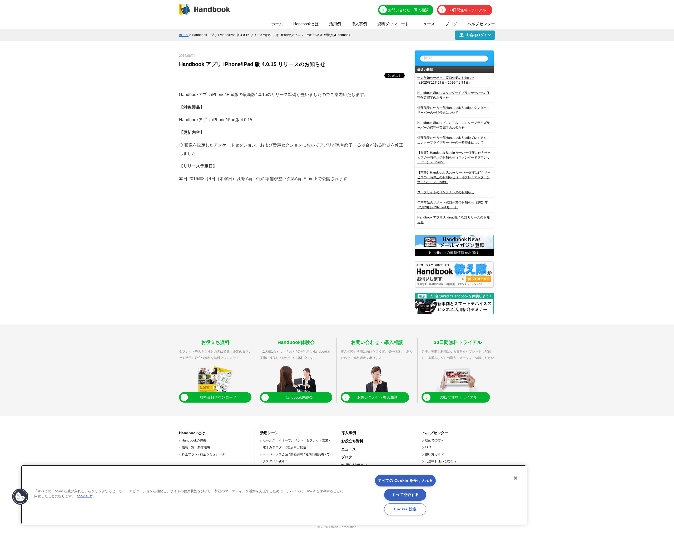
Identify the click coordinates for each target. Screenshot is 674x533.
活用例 (335, 24)
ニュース (427, 24)
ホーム (277, 24)
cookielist (84, 496)
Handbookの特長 (194, 440)
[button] (20, 496)
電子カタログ (272, 447)
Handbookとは (306, 24)
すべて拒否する (405, 495)
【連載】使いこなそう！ (442, 461)
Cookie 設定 (405, 509)
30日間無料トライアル (467, 10)
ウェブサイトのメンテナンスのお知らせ (445, 192)
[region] (274, 495)
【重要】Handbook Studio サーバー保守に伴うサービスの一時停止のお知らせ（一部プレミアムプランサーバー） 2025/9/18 (453, 177)
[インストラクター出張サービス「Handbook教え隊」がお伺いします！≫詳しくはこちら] (454, 286)
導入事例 (359, 24)
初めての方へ (434, 440)
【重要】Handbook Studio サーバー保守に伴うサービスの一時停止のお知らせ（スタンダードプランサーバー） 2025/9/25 (453, 157)
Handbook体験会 (299, 397)
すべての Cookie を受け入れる (405, 480)
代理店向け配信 (295, 447)
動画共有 (296, 454)
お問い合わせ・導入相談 (408, 10)
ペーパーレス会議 (275, 454)
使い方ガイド (434, 454)
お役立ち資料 (352, 441)
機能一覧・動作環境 (196, 447)
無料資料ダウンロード (218, 397)
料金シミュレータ (212, 454)
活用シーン (269, 433)
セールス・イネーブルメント (283, 440)
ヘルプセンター (481, 24)
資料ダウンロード (393, 24)
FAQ (428, 447)
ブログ (451, 24)
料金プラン (189, 454)
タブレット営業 (317, 440)
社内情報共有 (314, 454)
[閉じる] (515, 478)
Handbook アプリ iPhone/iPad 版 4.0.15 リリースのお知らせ (252, 64)
